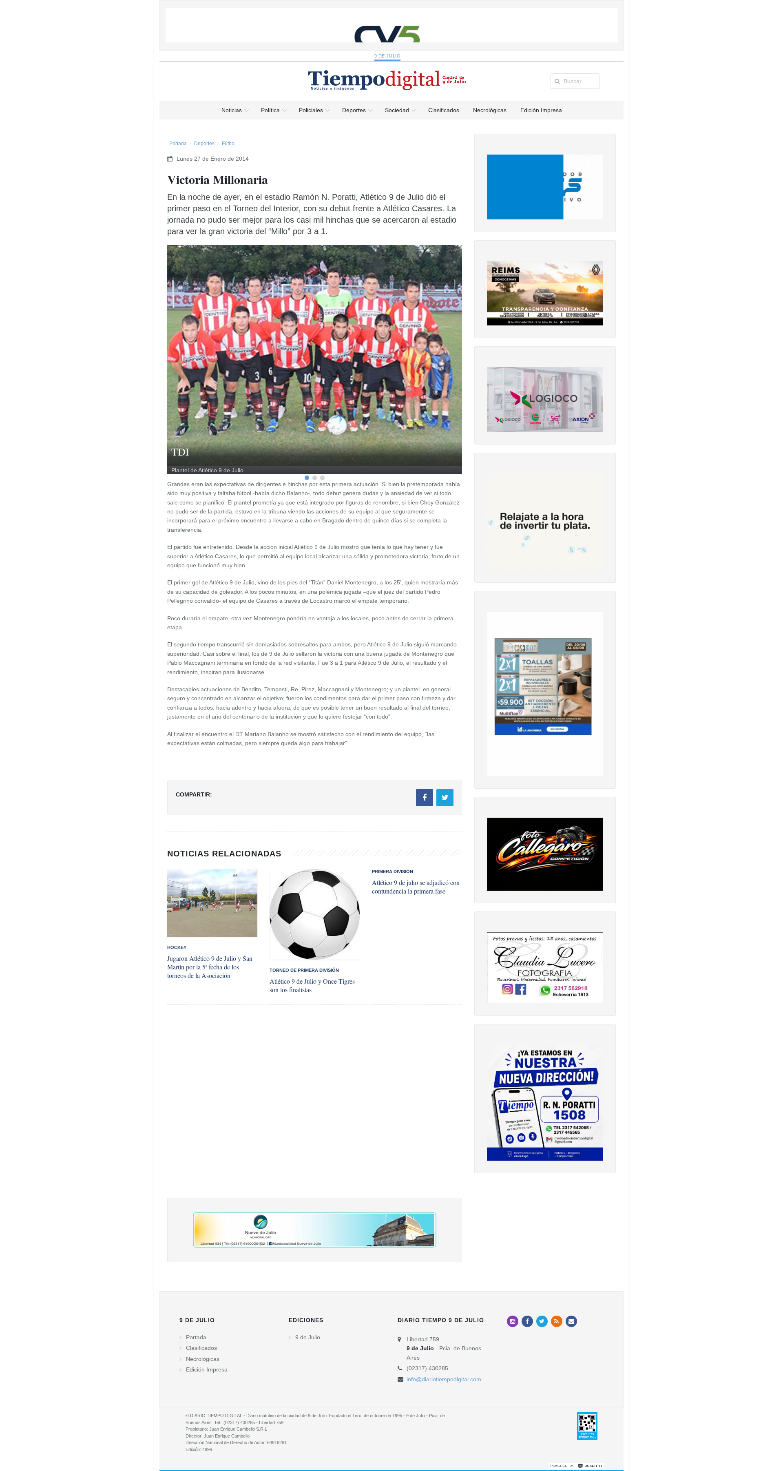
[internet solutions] (576, 1465)
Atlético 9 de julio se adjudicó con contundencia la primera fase (416, 886)
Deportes (204, 143)
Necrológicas (202, 1359)
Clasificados (201, 1348)
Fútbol (229, 143)
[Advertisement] (314, 1109)
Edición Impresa (207, 1369)
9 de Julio (387, 55)
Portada (178, 143)
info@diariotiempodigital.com (444, 1379)
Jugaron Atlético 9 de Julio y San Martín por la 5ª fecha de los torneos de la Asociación (209, 967)
